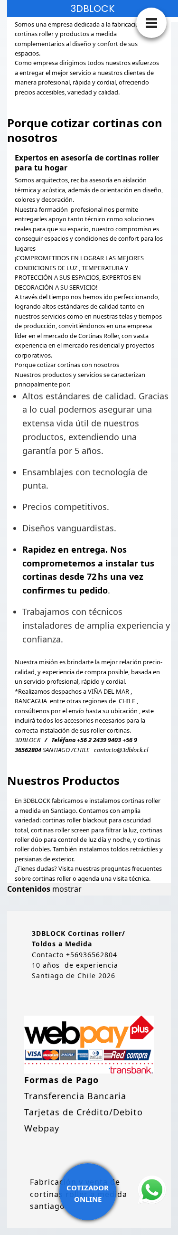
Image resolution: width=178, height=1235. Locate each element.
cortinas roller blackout (74, 820)
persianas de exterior (44, 859)
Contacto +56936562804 (74, 954)
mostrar (67, 889)
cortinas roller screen (60, 830)
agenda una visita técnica (113, 878)
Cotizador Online (87, 1193)
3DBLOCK (92, 8)
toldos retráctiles (134, 849)
